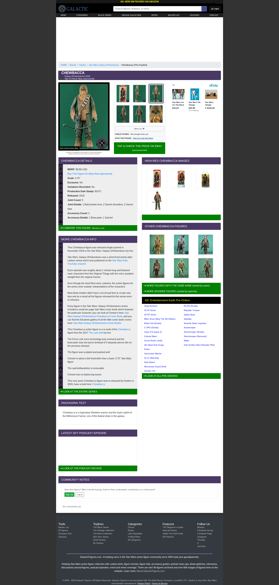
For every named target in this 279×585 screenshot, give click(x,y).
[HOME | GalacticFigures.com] (74, 9)
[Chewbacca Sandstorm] (157, 244)
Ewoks (131, 530)
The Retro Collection (102, 533)
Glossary (62, 537)
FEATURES (194, 15)
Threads (201, 540)
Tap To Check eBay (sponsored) (79, 78)
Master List (63, 527)
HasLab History (170, 530)
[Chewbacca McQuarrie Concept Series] (181, 268)
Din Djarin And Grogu (154, 345)
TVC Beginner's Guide (173, 527)
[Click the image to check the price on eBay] (84, 116)
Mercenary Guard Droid (155, 366)
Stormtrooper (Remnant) (195, 336)
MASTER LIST (174, 15)
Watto (186, 340)
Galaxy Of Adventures (75, 76)
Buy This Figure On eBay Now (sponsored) (90, 174)
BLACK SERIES (104, 15)
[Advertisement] (139, 38)
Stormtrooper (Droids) (194, 332)
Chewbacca (124, 329)
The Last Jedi (96, 332)
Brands (73, 65)
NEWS (63, 15)
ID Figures (63, 530)
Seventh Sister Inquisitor (195, 323)
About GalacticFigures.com (150, 571)
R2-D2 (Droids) (191, 306)
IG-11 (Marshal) (151, 358)
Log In (80, 494)
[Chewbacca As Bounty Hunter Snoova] (181, 244)
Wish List (143, 128)
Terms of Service (160, 583)
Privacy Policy (144, 583)
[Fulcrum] (219, 3)
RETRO (154, 15)
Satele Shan (189, 314)
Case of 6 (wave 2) (153, 332)
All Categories (134, 540)
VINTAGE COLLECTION (131, 15)
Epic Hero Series (101, 537)
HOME (64, 65)
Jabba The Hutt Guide (173, 533)
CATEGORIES (82, 15)
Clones (131, 527)
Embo (147, 349)
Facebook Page (204, 533)
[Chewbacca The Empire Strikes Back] (206, 244)
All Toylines (98, 543)
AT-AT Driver (150, 310)
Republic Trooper (192, 310)
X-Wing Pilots (134, 537)
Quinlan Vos (149, 371)
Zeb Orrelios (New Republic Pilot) (199, 345)
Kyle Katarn (149, 362)
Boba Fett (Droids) (152, 323)
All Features (168, 537)
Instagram (202, 537)
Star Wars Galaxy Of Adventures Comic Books (97, 323)
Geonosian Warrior (153, 353)
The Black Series (101, 527)
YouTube (201, 546)
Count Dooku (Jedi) (153, 340)
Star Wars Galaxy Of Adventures (104, 65)
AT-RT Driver (150, 314)
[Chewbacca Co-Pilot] (157, 268)
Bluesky (200, 527)
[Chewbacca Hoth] (206, 268)
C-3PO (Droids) (151, 327)
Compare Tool (64, 533)
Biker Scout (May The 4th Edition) (159, 319)
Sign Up (69, 494)
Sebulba (187, 319)
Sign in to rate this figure (143, 138)
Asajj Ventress (150, 306)
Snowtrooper (190, 327)
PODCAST (214, 15)
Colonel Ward (150, 336)
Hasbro (82, 65)
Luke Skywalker (135, 533)
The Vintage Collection (103, 530)
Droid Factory (99, 540)
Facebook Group (205, 530)
